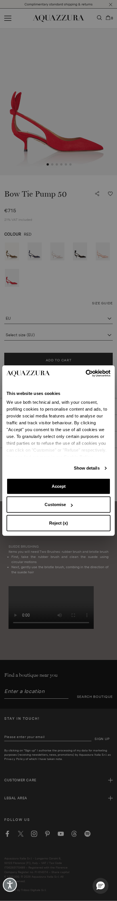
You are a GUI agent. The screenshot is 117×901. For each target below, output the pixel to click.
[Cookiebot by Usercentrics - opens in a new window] (85, 373)
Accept (59, 486)
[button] (100, 886)
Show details (87, 468)
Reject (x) (58, 523)
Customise (55, 504)
